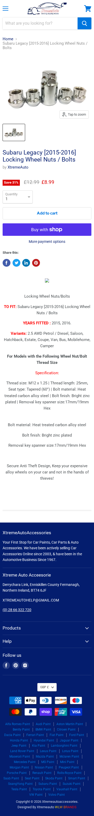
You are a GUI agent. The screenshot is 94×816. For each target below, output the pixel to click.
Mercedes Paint (25, 762)
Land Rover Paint (22, 751)
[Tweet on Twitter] (16, 263)
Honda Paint (19, 740)
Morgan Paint (19, 767)
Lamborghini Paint (64, 745)
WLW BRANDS (66, 807)
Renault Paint (41, 773)
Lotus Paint (70, 751)
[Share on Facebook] (6, 263)
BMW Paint (43, 729)
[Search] (84, 23)
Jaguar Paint (69, 740)
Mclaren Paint (69, 756)
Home (8, 39)
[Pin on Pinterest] (36, 263)
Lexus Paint (48, 751)
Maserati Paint (19, 756)
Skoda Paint (53, 778)
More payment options (47, 241)
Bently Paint (21, 729)
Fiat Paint (56, 735)
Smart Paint (76, 778)
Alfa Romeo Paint (17, 724)
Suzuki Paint (71, 784)
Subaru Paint (47, 784)
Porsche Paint (17, 773)
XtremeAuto (18, 167)
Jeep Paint (18, 745)
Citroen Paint (66, 729)
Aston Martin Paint (69, 724)
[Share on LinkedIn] (26, 263)
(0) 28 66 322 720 (17, 610)
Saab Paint (11, 778)
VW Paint (36, 795)
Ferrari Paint (35, 735)
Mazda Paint (45, 756)
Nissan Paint (44, 767)
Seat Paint (32, 778)
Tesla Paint (19, 789)
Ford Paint (76, 735)
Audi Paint (43, 724)
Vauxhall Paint (66, 789)
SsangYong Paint (20, 784)
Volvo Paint (56, 795)
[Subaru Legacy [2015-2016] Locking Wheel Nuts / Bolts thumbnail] (14, 132)
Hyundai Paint (44, 740)
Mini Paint (67, 762)
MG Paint (47, 762)
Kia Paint (38, 745)
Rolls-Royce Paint (69, 773)
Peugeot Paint (69, 767)
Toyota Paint (42, 789)
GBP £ (44, 687)
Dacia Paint (12, 735)
